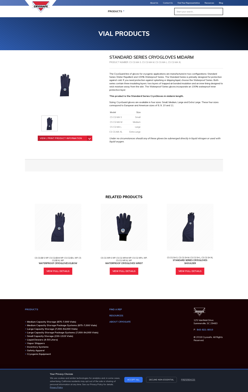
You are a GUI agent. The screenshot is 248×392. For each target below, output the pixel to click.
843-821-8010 (205, 329)
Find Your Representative (189, 3)
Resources (209, 3)
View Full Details (58, 271)
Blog (221, 3)
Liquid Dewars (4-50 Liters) (42, 339)
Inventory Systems (38, 346)
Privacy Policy (56, 387)
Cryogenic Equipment (39, 354)
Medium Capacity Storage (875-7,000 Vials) (51, 321)
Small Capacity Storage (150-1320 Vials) (50, 336)
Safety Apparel (35, 350)
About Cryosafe (120, 321)
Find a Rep (115, 309)
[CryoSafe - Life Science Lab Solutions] (41, 7)
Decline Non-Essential (161, 379)
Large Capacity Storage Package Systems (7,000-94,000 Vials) (62, 332)
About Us (154, 3)
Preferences (188, 379)
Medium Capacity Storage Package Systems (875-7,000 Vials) (62, 325)
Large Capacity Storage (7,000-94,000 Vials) (52, 328)
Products (31, 309)
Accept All (133, 379)
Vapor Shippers (36, 343)
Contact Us (168, 3)
